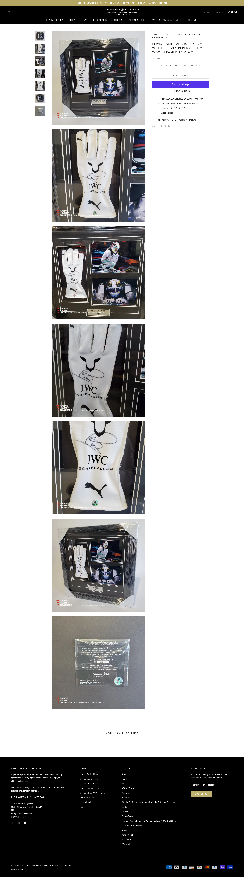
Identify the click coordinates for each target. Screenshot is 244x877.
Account (207, 12)
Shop (72, 20)
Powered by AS (18, 869)
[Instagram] (19, 822)
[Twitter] (165, 126)
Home (124, 779)
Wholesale (126, 844)
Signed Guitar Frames (89, 783)
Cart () (232, 12)
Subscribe (201, 794)
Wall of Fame (127, 839)
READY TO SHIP (54, 20)
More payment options (181, 91)
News (84, 20)
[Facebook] (161, 126)
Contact (193, 20)
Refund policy (86, 802)
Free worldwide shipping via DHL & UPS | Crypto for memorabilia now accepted (122, 3)
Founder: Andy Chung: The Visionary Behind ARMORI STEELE (149, 821)
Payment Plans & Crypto (167, 20)
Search (219, 12)
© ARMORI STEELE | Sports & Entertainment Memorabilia (42, 866)
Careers (125, 811)
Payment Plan (127, 835)
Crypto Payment (129, 816)
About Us (126, 797)
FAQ (82, 807)
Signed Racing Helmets (90, 774)
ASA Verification (129, 788)
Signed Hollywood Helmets (92, 788)
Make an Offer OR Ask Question (180, 65)
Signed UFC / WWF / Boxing (93, 793)
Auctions (125, 793)
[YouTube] (25, 822)
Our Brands (100, 20)
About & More (137, 20)
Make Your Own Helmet (132, 825)
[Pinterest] (169, 126)
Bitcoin (118, 20)
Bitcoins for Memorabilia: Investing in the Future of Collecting (148, 802)
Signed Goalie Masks (89, 779)
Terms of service (87, 797)
